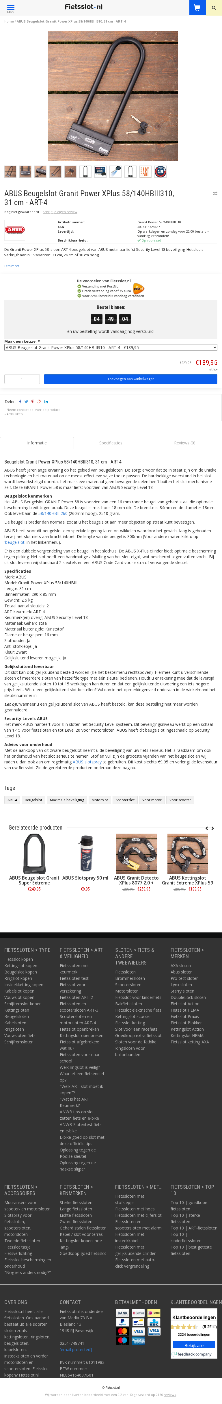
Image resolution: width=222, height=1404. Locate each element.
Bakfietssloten (128, 1003)
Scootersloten (128, 984)
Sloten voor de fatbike (135, 1042)
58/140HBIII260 (53, 513)
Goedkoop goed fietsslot (83, 1253)
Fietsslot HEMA (185, 1010)
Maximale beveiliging (67, 799)
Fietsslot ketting (130, 1022)
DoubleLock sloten (188, 997)
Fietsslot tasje (17, 1247)
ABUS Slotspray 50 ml (85, 878)
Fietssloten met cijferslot (138, 1215)
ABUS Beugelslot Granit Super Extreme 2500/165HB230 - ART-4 (34, 883)
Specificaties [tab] (110, 443)
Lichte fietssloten (76, 1215)
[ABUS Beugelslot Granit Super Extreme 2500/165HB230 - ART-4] (34, 854)
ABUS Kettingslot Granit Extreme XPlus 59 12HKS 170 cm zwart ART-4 (187, 885)
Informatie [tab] (37, 443)
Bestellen (34, 901)
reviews (170, 1394)
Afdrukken (15, 414)
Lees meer (11, 266)
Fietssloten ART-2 (76, 997)
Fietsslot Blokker (186, 1022)
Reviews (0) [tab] (184, 443)
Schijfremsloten (18, 1042)
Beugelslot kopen (20, 972)
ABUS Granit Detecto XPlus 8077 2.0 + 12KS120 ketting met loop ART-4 (136, 885)
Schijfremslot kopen (23, 1003)
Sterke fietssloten (76, 1202)
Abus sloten (182, 972)
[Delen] (20, 401)
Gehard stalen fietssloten (83, 1228)
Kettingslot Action (187, 1029)
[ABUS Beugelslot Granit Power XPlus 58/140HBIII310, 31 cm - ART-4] (113, 98)
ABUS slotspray (87, 762)
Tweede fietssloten (22, 1240)
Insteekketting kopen (23, 984)
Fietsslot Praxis (185, 1016)
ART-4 (12, 799)
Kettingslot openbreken (81, 1035)
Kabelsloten (15, 1022)
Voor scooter (180, 799)
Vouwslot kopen (19, 997)
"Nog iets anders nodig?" (27, 1272)
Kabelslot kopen (19, 991)
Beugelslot (33, 799)
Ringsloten (14, 1029)
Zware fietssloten (76, 1221)
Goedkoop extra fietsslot (138, 1035)
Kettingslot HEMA (187, 1035)
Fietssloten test (74, 978)
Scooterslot (125, 799)
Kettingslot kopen (20, 965)
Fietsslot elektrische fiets (138, 1010)
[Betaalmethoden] (123, 1312)
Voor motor (152, 799)
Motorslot (100, 799)
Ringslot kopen (18, 978)
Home (9, 21)
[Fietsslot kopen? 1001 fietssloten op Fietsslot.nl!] (83, 7)
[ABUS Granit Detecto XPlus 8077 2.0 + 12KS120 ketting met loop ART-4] (136, 854)
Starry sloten (182, 991)
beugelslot (15, 542)
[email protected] (76, 1349)
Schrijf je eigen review (60, 211)
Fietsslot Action (185, 1003)
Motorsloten (127, 991)
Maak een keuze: (22, 341)
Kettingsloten (16, 1010)
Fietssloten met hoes (135, 1209)
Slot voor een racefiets (136, 1029)
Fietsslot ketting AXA (190, 1042)
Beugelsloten (16, 1016)
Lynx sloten (181, 984)
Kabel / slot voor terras (81, 1234)
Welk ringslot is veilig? (80, 1067)
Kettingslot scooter (133, 1016)
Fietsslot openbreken (79, 1029)
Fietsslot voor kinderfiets (138, 997)
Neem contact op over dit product (33, 409)
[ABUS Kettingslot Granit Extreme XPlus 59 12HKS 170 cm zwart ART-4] (187, 854)
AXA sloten (181, 965)
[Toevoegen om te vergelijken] (215, 193)
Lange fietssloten (76, 1209)
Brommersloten (130, 978)
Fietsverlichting (18, 1253)
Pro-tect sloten (185, 978)
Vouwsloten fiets (20, 1035)
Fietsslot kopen (18, 959)
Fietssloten (125, 972)
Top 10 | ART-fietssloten (194, 1228)
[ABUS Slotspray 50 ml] (85, 854)
